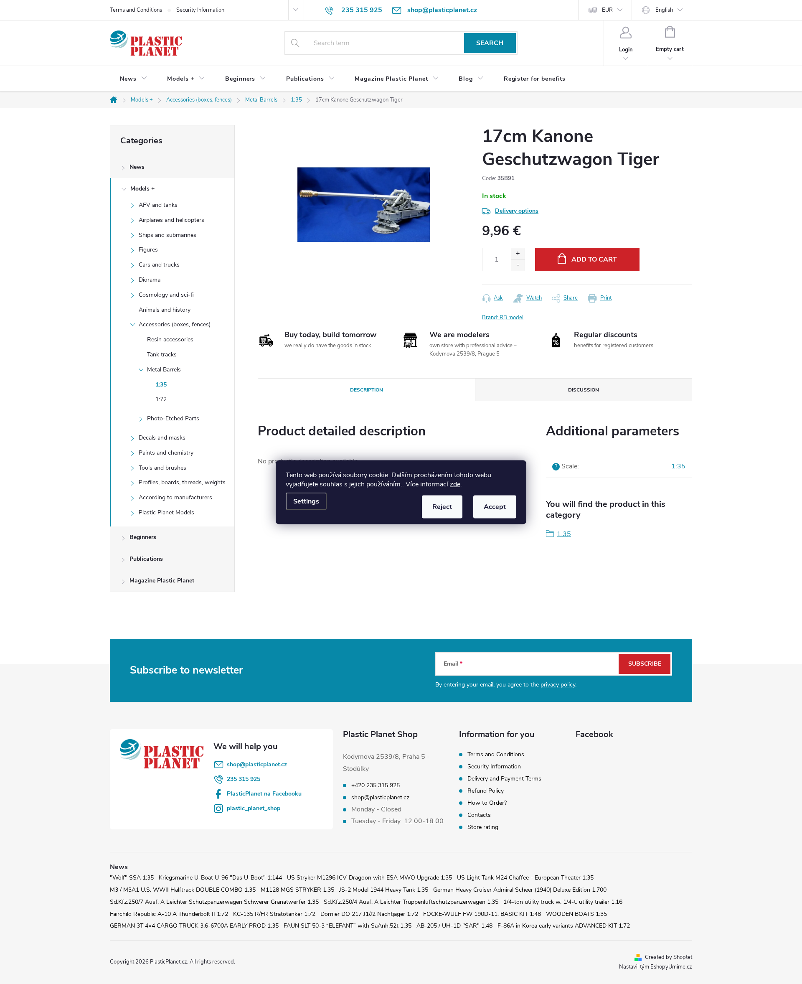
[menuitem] (133, 79)
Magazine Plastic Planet (161, 581)
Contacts (479, 815)
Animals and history (164, 310)
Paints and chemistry (166, 453)
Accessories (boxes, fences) (175, 324)
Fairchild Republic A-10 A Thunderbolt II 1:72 (169, 914)
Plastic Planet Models (166, 512)
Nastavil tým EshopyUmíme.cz (655, 967)
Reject (442, 506)
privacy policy (558, 685)
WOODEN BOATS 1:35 (576, 914)
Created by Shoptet (668, 957)
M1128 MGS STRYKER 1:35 (297, 890)
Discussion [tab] (583, 389)
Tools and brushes (162, 468)
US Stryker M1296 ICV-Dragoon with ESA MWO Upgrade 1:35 (369, 878)
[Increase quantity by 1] (518, 253)
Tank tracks (162, 355)
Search (489, 43)
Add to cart (594, 259)
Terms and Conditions (136, 10)
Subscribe (644, 664)
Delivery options (516, 211)
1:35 (161, 385)
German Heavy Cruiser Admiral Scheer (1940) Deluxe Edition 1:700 (520, 890)
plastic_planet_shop (253, 808)
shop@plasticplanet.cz (257, 764)
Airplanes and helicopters (171, 220)
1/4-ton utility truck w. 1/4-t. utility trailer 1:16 (562, 902)
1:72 (161, 399)
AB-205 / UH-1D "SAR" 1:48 (454, 926)
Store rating (482, 827)
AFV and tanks (158, 205)
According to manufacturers (175, 497)
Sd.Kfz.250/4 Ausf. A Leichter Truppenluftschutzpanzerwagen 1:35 (411, 902)
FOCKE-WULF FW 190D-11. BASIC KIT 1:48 (482, 914)
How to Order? (487, 803)
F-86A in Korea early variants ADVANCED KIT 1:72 (563, 926)
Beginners (142, 537)
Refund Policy (485, 791)
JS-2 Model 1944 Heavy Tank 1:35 (383, 890)
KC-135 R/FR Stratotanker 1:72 (274, 914)
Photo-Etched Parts (173, 418)
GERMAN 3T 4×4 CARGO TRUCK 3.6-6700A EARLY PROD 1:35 (194, 926)
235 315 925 (243, 779)
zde (455, 483)
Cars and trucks (159, 265)
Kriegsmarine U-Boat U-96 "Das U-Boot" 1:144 (220, 878)
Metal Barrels (164, 370)
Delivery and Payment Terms (504, 779)
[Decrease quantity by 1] (518, 265)
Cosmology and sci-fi (166, 295)
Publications (146, 559)
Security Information (200, 10)
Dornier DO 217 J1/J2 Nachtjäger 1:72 (369, 914)
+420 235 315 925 (375, 785)
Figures (148, 250)
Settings (306, 501)
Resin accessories (170, 339)
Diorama (149, 280)
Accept (495, 506)
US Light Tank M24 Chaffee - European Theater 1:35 (525, 878)
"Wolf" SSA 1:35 (132, 878)
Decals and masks (162, 438)
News (137, 167)
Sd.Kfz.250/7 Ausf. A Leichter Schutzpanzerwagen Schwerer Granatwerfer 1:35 (214, 902)
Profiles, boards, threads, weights (182, 482)
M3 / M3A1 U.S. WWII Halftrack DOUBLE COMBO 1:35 (183, 890)
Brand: (502, 317)
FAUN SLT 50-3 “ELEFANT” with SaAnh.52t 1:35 (347, 926)
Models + (142, 189)
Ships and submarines (167, 235)
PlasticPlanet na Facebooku (264, 794)
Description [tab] (366, 389)
